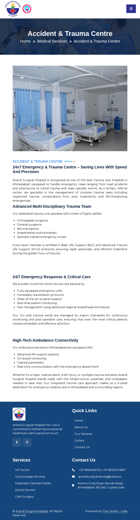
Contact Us (82, 447)
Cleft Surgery (24, 496)
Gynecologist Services (30, 476)
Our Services (83, 434)
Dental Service (25, 490)
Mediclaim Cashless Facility (33, 483)
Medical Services (52, 41)
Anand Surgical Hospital (32, 511)
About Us (81, 427)
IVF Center (22, 470)
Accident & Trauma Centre (97, 41)
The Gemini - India (115, 511)
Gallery (80, 440)
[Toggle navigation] (131, 8)
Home (25, 41)
